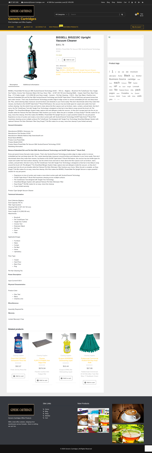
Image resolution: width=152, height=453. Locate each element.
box (133, 76)
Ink (120, 86)
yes (110, 99)
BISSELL (63, 70)
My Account (136, 27)
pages (112, 93)
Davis (110, 83)
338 (123, 72)
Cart (125, 2)
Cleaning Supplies (69, 68)
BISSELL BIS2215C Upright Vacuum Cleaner (81, 70)
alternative (112, 76)
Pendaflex (125, 93)
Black (127, 75)
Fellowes (124, 83)
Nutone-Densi (124, 90)
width (139, 96)
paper (118, 93)
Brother (139, 76)
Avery (120, 76)
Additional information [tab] (31, 84)
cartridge (132, 79)
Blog (108, 2)
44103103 (134, 72)
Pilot (132, 93)
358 (127, 72)
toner (118, 96)
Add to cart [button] (20, 376)
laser (124, 86)
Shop (113, 2)
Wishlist (119, 2)
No (115, 89)
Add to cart (70, 60)
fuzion (135, 83)
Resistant (111, 96)
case (138, 79)
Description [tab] (14, 84)
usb (129, 96)
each (117, 82)
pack (138, 90)
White (133, 96)
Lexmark (136, 86)
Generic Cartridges (22, 19)
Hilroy (110, 86)
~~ (118, 99)
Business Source (117, 79)
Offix (131, 90)
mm (111, 90)
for (129, 82)
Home (103, 2)
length (129, 86)
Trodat (124, 96)
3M (119, 72)
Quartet (137, 93)
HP (115, 86)
